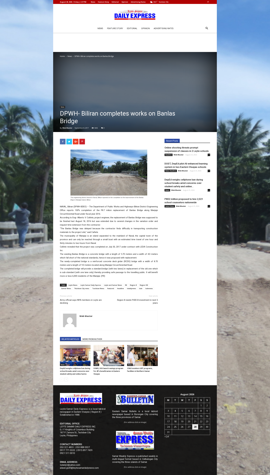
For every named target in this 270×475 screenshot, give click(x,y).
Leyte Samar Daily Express (90, 285)
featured (110, 288)
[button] (206, 28)
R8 (126, 285)
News (93, 2)
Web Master (67, 128)
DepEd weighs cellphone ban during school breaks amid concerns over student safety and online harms (75, 371)
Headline (168, 155)
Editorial (115, 2)
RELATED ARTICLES (70, 339)
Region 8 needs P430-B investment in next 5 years (137, 301)
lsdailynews (131, 288)
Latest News (169, 206)
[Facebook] (208, 2)
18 (175, 421)
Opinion (125, 2)
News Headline (170, 171)
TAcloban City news (81, 288)
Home (62, 56)
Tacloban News (98, 288)
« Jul (167, 436)
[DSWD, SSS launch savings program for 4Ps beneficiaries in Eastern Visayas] (109, 355)
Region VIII (144, 285)
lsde (140, 288)
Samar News (66, 288)
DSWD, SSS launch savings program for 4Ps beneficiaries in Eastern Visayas (108, 371)
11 (175, 416)
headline (120, 288)
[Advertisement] (135, 42)
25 (175, 426)
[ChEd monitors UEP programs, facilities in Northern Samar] (142, 355)
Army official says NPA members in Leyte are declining (81, 301)
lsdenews (149, 288)
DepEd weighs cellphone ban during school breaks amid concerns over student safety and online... (184, 183)
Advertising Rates (138, 2)
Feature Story (103, 2)
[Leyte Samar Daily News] (135, 14)
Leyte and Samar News (113, 285)
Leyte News (72, 285)
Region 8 (133, 285)
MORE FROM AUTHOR (92, 339)
